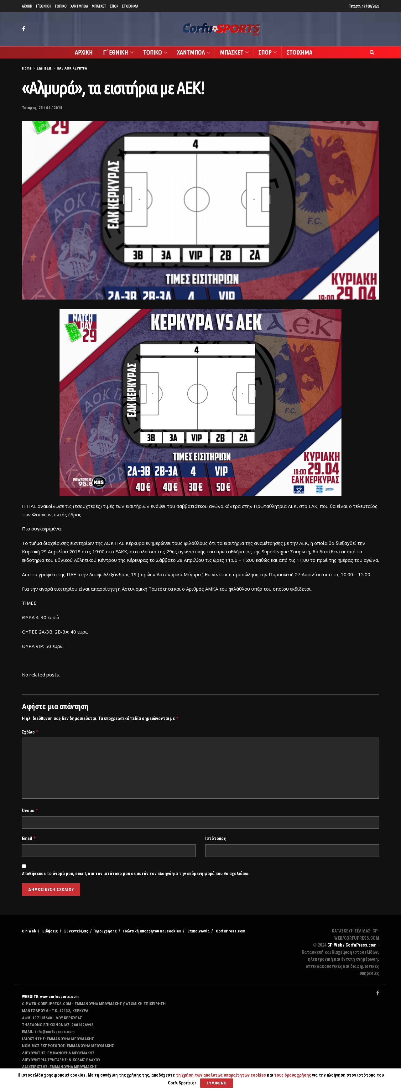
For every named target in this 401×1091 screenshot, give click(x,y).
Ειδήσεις (50, 931)
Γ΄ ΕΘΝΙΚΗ (43, 6)
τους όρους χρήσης (293, 1075)
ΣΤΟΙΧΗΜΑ (130, 6)
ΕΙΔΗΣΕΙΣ (44, 68)
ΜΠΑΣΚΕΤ (99, 6)
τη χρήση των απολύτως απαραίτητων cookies (221, 1075)
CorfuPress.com (230, 931)
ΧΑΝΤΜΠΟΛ (79, 6)
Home (27, 68)
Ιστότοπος (215, 838)
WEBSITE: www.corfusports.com (50, 996)
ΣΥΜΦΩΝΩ (216, 1083)
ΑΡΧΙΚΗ (27, 6)
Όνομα (30, 810)
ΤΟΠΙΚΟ (61, 6)
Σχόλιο (30, 732)
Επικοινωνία (198, 931)
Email (29, 838)
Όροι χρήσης (106, 931)
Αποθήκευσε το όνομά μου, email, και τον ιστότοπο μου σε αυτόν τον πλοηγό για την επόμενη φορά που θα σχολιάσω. (135, 873)
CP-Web (29, 931)
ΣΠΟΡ (114, 6)
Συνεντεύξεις (76, 931)
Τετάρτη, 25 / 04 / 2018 (42, 107)
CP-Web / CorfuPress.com (352, 944)
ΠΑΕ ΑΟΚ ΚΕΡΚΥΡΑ (72, 68)
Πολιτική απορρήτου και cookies (152, 931)
